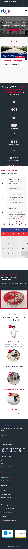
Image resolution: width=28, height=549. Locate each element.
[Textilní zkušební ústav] (5, 11)
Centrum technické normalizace (8, 483)
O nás (9, 546)
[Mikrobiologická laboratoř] (14, 299)
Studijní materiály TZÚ (6, 497)
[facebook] (2, 435)
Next (5, 287)
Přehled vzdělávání (5, 494)
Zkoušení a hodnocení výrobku (14, 389)
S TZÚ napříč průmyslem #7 (13, 61)
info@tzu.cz (6, 516)
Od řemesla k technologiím (16, 449)
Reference (3, 500)
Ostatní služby (4, 485)
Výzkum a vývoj (4, 460)
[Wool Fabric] (10, 298)
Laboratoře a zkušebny (6, 466)
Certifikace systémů (6, 480)
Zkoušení (3, 475)
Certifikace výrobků (5, 477)
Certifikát (14, 409)
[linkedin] (6, 435)
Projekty (3, 463)
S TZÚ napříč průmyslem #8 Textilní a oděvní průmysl (7, 449)
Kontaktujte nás (16, 546)
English (13, 5)
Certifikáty (19, 5)
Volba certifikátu (14, 342)
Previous (2, 287)
